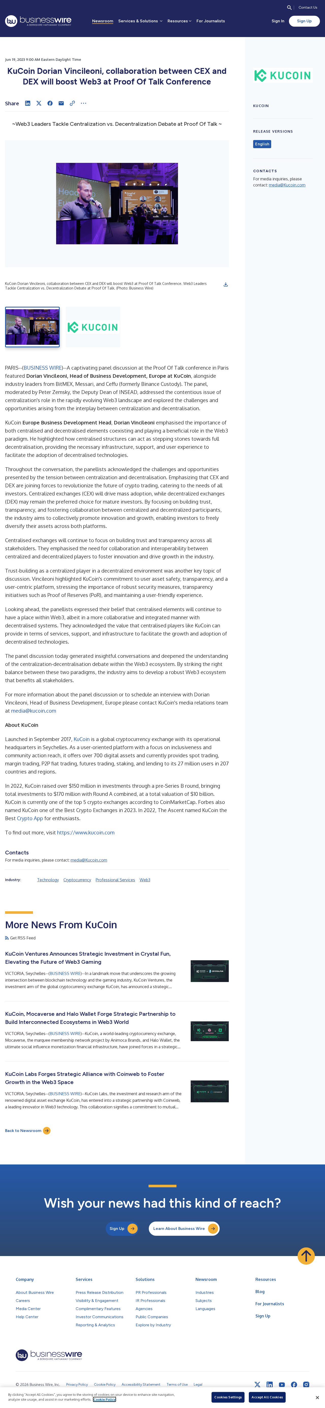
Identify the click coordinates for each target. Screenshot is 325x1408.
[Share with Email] (61, 103)
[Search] (289, 7)
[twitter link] (257, 1384)
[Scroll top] (306, 1256)
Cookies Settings (228, 1397)
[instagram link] (306, 1385)
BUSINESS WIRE (43, 367)
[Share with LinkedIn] (28, 103)
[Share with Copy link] (72, 103)
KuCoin (82, 739)
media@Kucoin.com (89, 860)
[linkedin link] (270, 1385)
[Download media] (226, 284)
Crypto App (30, 818)
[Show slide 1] (32, 327)
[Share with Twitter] (39, 103)
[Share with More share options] (83, 103)
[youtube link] (282, 1384)
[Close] (317, 1397)
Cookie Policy (104, 1399)
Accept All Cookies (267, 1397)
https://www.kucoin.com (86, 832)
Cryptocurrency (77, 879)
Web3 (145, 879)
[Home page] (38, 21)
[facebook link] (294, 1385)
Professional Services (115, 879)
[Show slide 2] (93, 327)
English (262, 144)
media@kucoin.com (33, 710)
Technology (48, 879)
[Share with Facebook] (50, 103)
